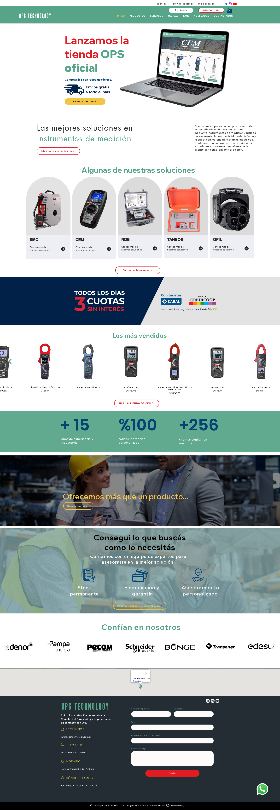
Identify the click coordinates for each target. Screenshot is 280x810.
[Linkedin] (225, 4)
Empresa (179, 709)
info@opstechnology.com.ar (76, 736)
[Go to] (63, 249)
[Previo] (18, 68)
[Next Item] (273, 646)
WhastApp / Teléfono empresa (145, 735)
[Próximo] (262, 68)
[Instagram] (230, 4)
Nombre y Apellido (140, 709)
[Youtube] (235, 4)
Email (134, 722)
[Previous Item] (10, 361)
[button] (230, 10)
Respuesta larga (138, 748)
